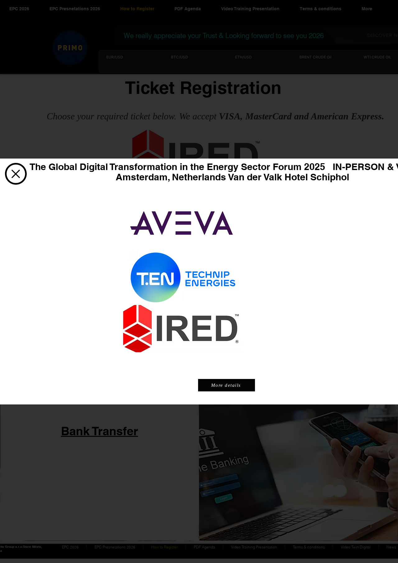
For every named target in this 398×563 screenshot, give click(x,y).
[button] (16, 173)
